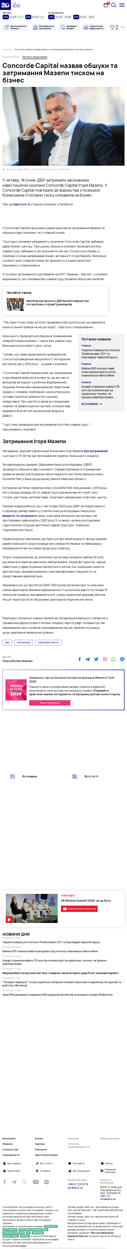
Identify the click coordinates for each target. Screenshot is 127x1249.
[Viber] (105, 659)
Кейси (109, 1163)
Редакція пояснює (110, 1171)
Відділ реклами (109, 1138)
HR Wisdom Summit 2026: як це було (86, 900)
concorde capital (48, 642)
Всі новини (90, 404)
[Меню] (122, 5)
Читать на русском (34, 57)
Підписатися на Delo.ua (82, 908)
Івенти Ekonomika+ (46, 1155)
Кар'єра (40, 1144)
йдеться (19, 204)
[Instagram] (46, 1182)
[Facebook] (79, 659)
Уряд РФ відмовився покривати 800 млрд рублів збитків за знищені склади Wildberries (57, 994)
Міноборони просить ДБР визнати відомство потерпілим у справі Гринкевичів (57, 302)
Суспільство (10, 1149)
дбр (7, 642)
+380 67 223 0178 (78, 1184)
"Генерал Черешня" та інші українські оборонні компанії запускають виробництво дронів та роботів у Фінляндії (61, 983)
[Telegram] (87, 659)
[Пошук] (113, 5)
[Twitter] (96, 659)
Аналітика (13, 1171)
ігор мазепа (23, 642)
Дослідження (81, 1171)
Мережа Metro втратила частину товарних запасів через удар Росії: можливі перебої (60, 973)
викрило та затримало (19, 516)
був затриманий (96, 451)
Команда (73, 1138)
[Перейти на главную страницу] (5, 5)
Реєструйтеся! (49, 703)
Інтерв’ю (45, 1171)
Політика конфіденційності (79, 1145)
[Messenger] (122, 659)
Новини (86, 345)
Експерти (78, 1163)
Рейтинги (41, 1149)
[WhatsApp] (113, 659)
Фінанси (7, 1144)
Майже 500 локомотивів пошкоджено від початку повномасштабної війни (99, 372)
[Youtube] (35, 1182)
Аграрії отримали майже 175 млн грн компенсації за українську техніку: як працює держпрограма (100, 392)
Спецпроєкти (11, 1155)
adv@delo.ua (75, 1187)
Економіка (8, 1138)
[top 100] (16, 5)
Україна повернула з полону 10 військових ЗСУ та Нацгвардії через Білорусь (101, 353)
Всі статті (91, 776)
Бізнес (39, 1138)
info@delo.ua (108, 1199)
